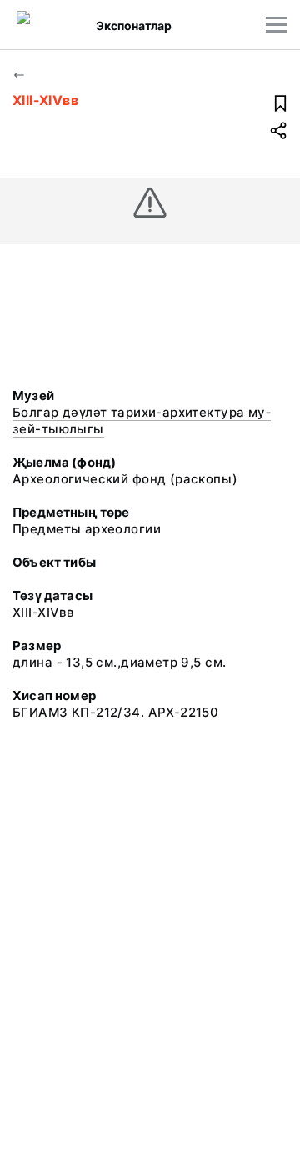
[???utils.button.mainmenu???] (276, 24)
